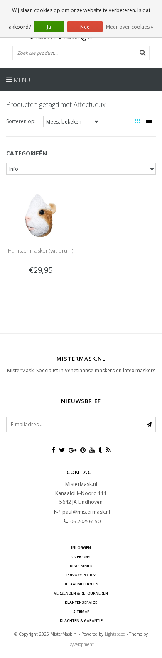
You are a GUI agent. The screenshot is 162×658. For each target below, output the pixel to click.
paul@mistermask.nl (86, 511)
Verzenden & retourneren (81, 593)
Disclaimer (81, 565)
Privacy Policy (81, 575)
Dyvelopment (81, 644)
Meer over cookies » (129, 26)
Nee (85, 26)
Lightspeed (115, 634)
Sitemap (81, 611)
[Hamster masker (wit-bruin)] (40, 215)
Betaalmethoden (81, 584)
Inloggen (81, 547)
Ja (49, 26)
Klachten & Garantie (81, 620)
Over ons (81, 556)
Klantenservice (81, 602)
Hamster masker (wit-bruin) (40, 250)
